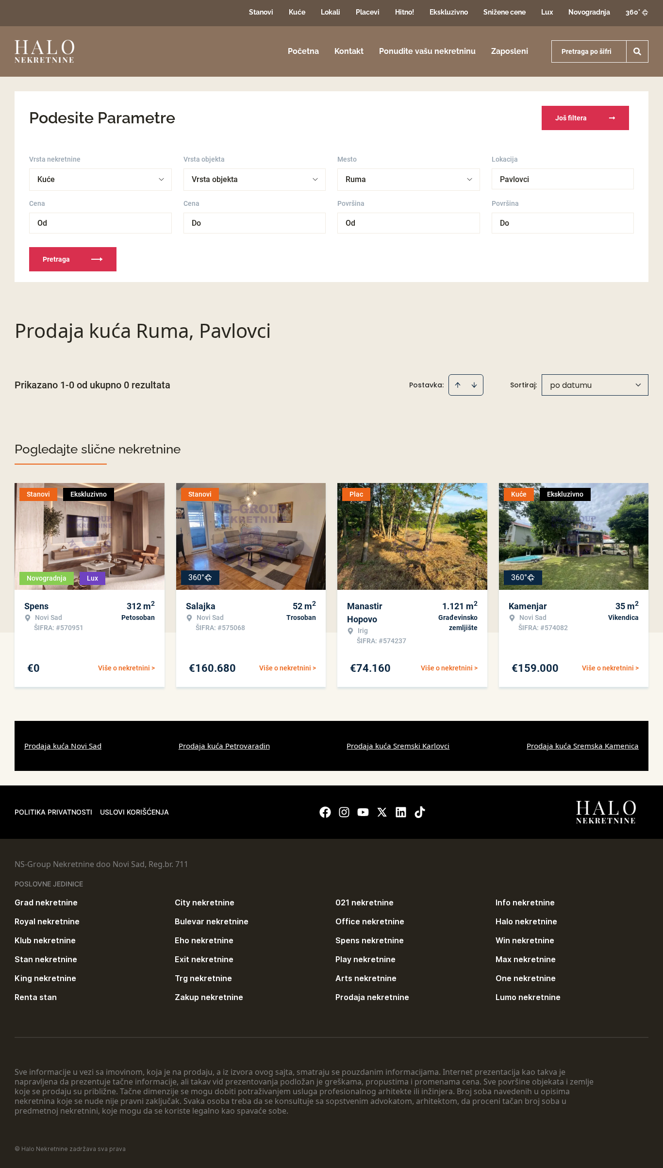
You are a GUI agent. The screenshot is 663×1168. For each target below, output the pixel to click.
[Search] (637, 51)
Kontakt (349, 51)
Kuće (297, 12)
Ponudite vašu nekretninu (427, 51)
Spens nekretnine (369, 940)
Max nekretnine (526, 959)
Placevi (368, 12)
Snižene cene (504, 12)
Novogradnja (589, 12)
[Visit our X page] (382, 812)
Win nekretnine (525, 940)
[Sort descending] (474, 385)
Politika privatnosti (53, 812)
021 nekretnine (364, 902)
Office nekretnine (369, 921)
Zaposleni (509, 51)
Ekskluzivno (449, 12)
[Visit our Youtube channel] (363, 812)
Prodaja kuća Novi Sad (62, 746)
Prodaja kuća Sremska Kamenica (583, 746)
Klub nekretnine (45, 940)
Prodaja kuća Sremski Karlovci (398, 746)
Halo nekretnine (526, 921)
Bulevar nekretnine (212, 921)
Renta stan (36, 997)
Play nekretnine (365, 959)
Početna (303, 51)
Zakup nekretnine (209, 997)
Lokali (330, 12)
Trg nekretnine (203, 978)
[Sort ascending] (457, 385)
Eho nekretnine (204, 940)
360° (633, 12)
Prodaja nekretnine (372, 997)
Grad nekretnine (46, 902)
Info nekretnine (525, 902)
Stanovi (261, 12)
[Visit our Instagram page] (344, 812)
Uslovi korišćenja (134, 812)
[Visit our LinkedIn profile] (401, 812)
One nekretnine (526, 978)
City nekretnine (204, 902)
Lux (547, 12)
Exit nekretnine (204, 959)
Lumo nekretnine (528, 997)
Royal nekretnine (47, 921)
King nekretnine (45, 978)
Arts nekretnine (366, 978)
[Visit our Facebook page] (325, 812)
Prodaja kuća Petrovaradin (224, 746)
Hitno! (404, 12)
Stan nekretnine (46, 959)
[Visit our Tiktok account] (420, 812)
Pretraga (56, 259)
